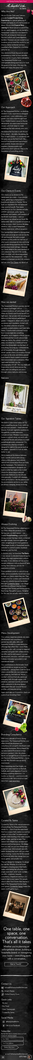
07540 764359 (9, 991)
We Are (4, 1003)
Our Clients (14, 262)
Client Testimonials (8, 1009)
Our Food (5, 1006)
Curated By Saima (8, 1012)
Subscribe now (9, 1047)
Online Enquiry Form (12, 994)
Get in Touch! (15, 964)
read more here (14, 781)
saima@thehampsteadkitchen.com (16, 987)
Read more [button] (5, 378)
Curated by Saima (13, 584)
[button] (25, 1057)
